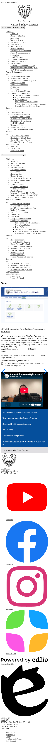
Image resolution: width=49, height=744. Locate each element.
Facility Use (15, 87)
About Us (14, 34)
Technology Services (18, 61)
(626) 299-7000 (12, 724)
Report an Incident (17, 112)
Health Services (16, 46)
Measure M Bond (17, 151)
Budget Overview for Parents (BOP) (24, 68)
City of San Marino (22, 97)
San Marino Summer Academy (26, 102)
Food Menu (14, 89)
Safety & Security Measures (20, 91)
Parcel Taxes (15, 149)
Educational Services (18, 42)
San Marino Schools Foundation (27, 95)
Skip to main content (8, 2)
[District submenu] (13, 32)
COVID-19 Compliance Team (21, 70)
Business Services (17, 40)
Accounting (14, 38)
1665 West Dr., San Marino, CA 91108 (15, 722)
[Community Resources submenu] (29, 221)
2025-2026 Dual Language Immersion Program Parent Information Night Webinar (25, 364)
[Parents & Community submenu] (7, 74)
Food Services (15, 44)
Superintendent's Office (19, 59)
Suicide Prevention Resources (21, 129)
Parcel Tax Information (19, 85)
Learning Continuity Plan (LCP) (22, 66)
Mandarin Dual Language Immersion (15, 355)
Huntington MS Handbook (20, 121)
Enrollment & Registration (20, 76)
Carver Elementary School (20, 140)
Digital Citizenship (17, 127)
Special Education (17, 57)
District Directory (17, 63)
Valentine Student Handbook (21, 119)
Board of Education (17, 36)
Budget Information (17, 83)
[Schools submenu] (7, 134)
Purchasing (14, 55)
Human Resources (17, 49)
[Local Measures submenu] (19, 274)
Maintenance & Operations (20, 51)
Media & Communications (20, 53)
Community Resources (19, 93)
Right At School (21, 100)
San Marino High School (19, 136)
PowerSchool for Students (20, 115)
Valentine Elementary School (21, 142)
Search (3, 349)
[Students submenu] (7, 238)
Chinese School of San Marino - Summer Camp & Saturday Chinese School (30, 105)
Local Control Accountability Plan (23, 80)
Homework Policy (17, 125)
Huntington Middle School (20, 138)
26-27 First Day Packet (19, 78)
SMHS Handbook (17, 123)
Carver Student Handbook (20, 117)
